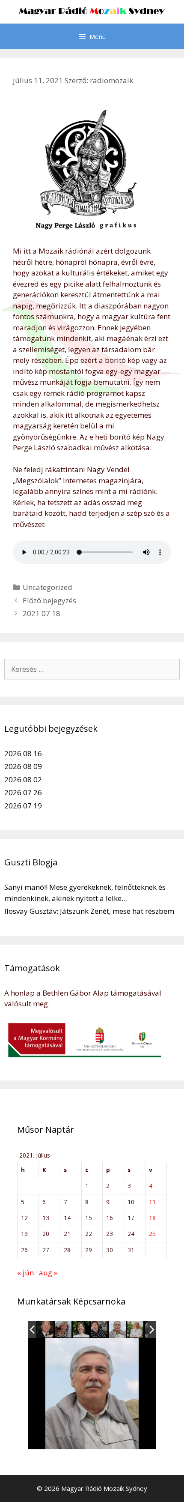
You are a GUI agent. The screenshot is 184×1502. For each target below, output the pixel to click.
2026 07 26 (23, 792)
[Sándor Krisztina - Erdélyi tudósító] (135, 1329)
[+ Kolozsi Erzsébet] (99, 1330)
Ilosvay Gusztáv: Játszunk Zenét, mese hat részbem (89, 911)
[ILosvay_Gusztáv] (45, 1329)
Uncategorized (47, 587)
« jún (25, 1273)
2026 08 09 (23, 766)
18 (152, 1218)
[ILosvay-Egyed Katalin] (63, 1329)
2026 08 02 (23, 779)
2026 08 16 (23, 753)
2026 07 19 (23, 806)
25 (152, 1234)
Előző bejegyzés (49, 600)
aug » (48, 1273)
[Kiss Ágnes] (81, 1329)
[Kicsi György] (117, 1329)
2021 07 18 (41, 613)
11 (152, 1202)
